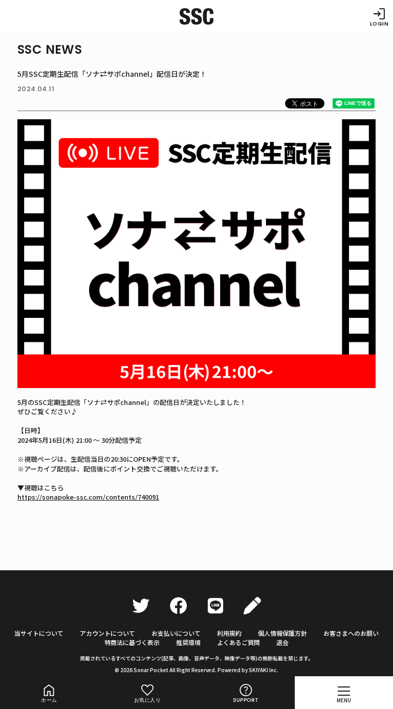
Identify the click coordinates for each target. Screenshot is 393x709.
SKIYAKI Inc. (263, 670)
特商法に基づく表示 (132, 642)
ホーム (49, 700)
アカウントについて (107, 633)
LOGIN (379, 23)
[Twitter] (141, 606)
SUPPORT (246, 700)
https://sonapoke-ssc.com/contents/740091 (88, 497)
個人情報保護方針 (282, 633)
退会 (282, 642)
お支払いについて (176, 633)
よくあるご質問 (238, 642)
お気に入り (147, 700)
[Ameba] (252, 606)
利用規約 (229, 633)
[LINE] (215, 606)
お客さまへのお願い (351, 633)
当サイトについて (38, 633)
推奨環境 (188, 642)
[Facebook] (178, 606)
